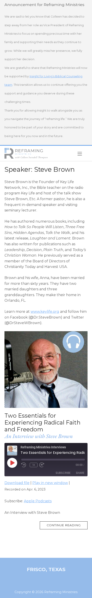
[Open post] (46, 369)
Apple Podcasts (38, 501)
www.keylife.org (45, 311)
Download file (16, 483)
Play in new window (50, 483)
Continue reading (67, 526)
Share (80, 473)
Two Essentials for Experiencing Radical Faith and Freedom (42, 422)
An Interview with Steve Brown (38, 436)
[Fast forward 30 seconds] (46, 464)
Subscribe (63, 473)
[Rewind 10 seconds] (24, 464)
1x (33, 464)
